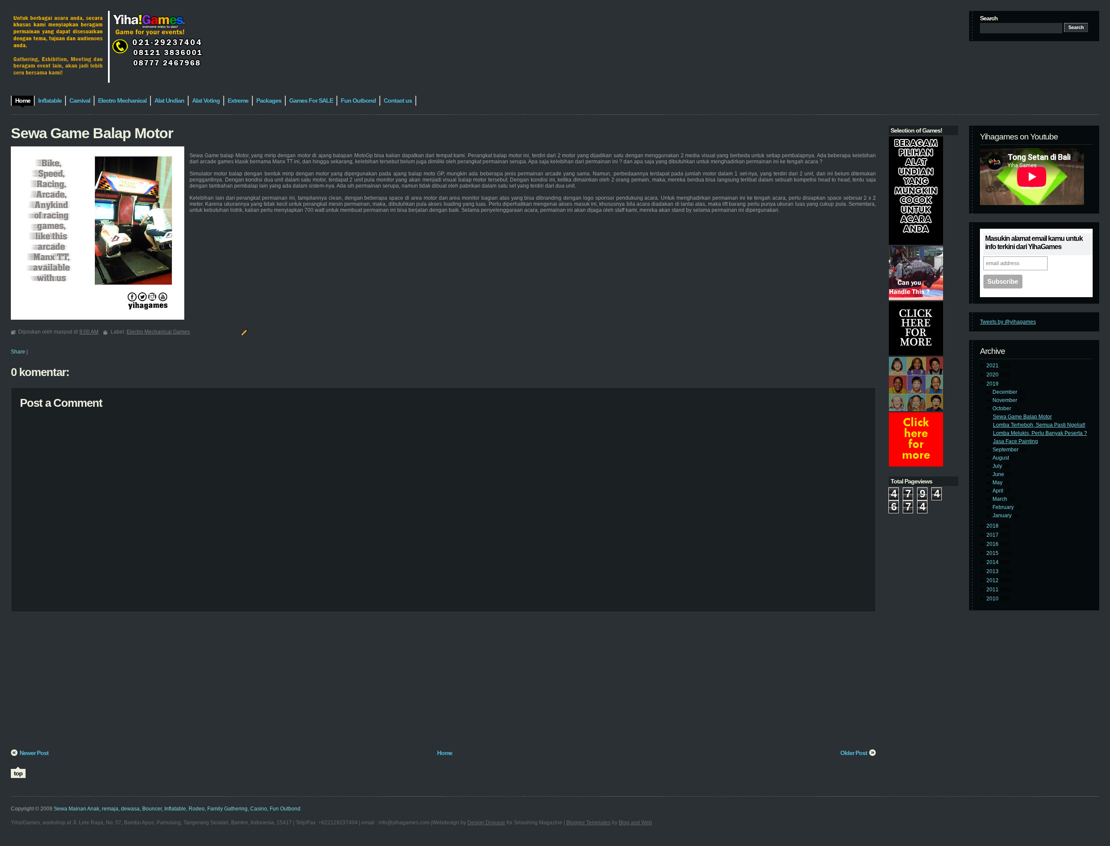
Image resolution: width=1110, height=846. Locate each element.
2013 (993, 571)
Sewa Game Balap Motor (1022, 417)
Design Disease (486, 823)
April (998, 491)
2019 (993, 384)
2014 (993, 562)
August (1001, 458)
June (999, 474)
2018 (993, 526)
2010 (993, 599)
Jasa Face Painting (1015, 441)
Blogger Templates (588, 823)
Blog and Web (635, 823)
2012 (993, 580)
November (1005, 400)
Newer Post (34, 752)
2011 (993, 590)
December (1005, 392)
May (998, 483)
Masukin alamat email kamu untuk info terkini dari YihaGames (1034, 242)
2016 (993, 544)
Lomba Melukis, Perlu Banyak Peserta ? (1040, 433)
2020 (993, 375)
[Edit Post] (243, 332)
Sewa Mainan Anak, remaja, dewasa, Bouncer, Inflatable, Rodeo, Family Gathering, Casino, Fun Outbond (177, 809)
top (18, 773)
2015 (993, 553)
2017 (993, 535)
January (1002, 515)
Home (444, 752)
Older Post (853, 752)
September (1006, 450)
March (1000, 499)
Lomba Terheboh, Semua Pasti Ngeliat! (1039, 425)
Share (18, 352)
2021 (993, 366)
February (1003, 507)
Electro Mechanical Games (158, 332)
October (1002, 408)
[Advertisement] (271, 683)
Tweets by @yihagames (1008, 322)
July (997, 466)
